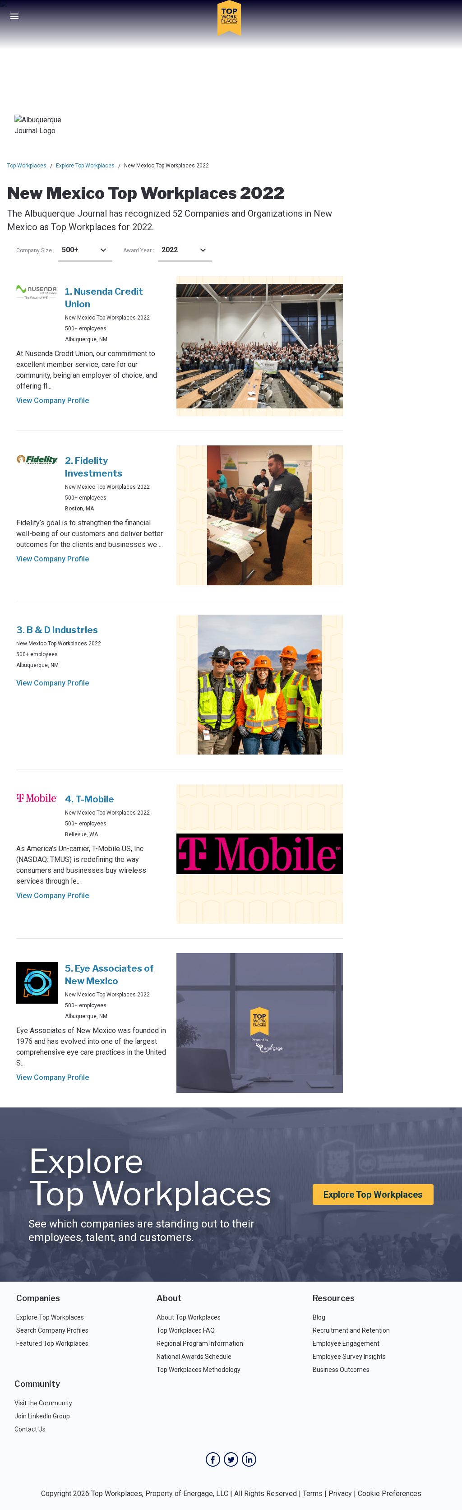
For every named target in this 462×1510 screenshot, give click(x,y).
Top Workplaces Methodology (198, 1369)
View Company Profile (52, 400)
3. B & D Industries (57, 630)
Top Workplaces (26, 165)
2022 (170, 249)
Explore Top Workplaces (85, 165)
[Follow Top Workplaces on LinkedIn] (249, 1459)
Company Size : (35, 250)
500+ (70, 249)
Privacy (340, 1493)
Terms (313, 1493)
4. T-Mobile (89, 799)
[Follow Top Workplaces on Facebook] (213, 1459)
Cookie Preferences (389, 1493)
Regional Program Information (200, 1343)
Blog (319, 1317)
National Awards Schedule (194, 1356)
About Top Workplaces (189, 1317)
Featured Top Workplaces (52, 1343)
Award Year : (138, 250)
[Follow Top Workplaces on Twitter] (231, 1459)
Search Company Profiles (52, 1330)
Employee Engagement (346, 1343)
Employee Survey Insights (349, 1356)
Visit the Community (43, 1403)
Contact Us (30, 1429)
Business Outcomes (341, 1369)
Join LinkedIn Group (42, 1416)
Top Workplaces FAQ (186, 1330)
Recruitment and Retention (351, 1330)
